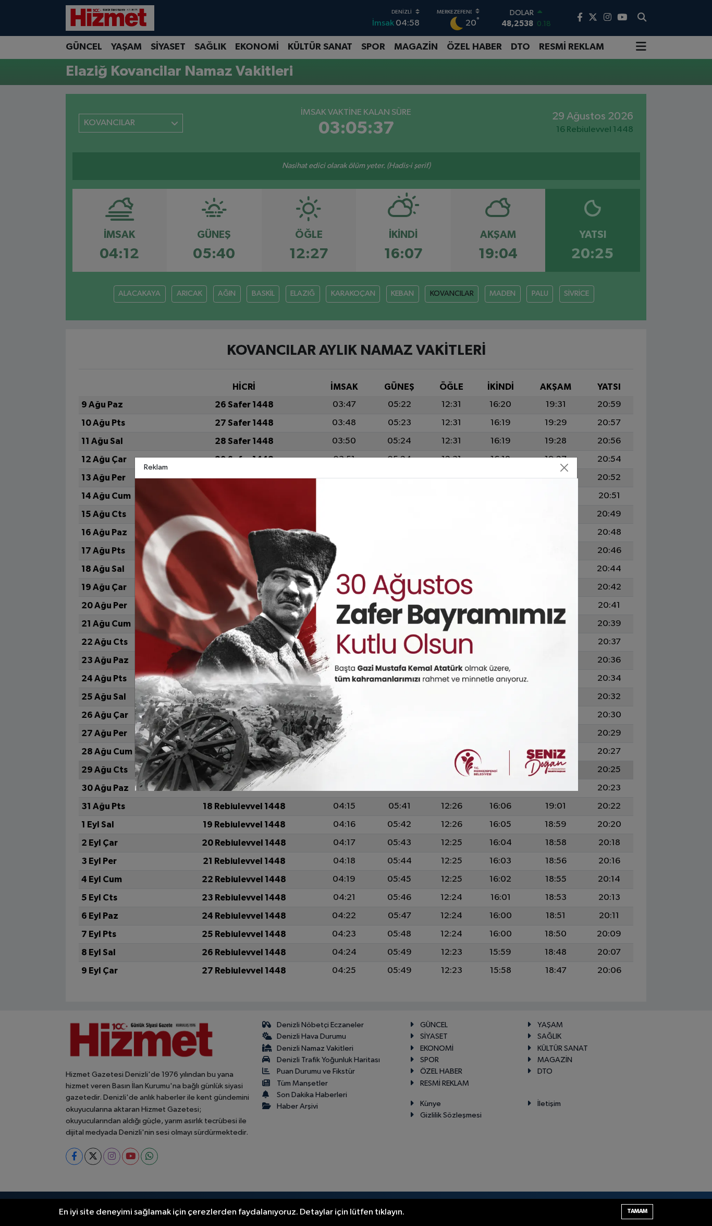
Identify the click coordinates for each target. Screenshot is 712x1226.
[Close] (564, 467)
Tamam (637, 1211)
